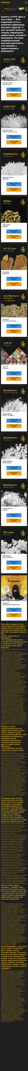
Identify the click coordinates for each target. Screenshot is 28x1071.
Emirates (5, 2)
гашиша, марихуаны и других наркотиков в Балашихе (11, 744)
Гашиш (3, 902)
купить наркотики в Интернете (10, 637)
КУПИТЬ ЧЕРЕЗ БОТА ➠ (14, 89)
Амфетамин (4, 969)
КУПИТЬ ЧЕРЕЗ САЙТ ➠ (14, 95)
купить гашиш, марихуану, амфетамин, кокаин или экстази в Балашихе (13, 897)
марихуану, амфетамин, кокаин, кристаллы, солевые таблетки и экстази (13, 763)
